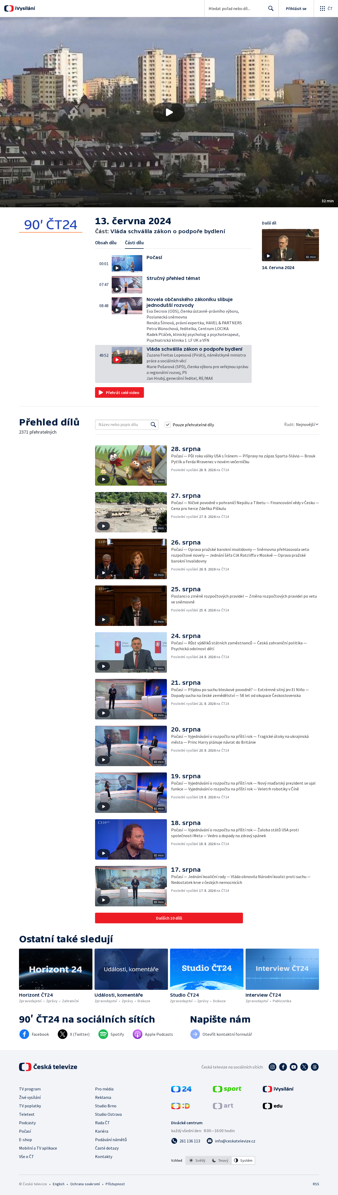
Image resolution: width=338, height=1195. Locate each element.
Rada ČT (102, 1122)
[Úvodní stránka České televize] (48, 1067)
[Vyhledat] (153, 425)
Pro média (104, 1088)
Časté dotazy (107, 1148)
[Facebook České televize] (283, 1067)
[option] (197, 1160)
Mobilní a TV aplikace (38, 1148)
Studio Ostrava (108, 1114)
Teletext (27, 1114)
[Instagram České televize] (272, 1067)
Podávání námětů (111, 1139)
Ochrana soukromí (85, 1184)
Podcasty (27, 1122)
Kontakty (103, 1156)
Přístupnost (115, 1184)
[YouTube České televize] (293, 1067)
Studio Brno (105, 1105)
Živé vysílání (30, 1097)
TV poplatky (30, 1105)
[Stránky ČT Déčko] (180, 1107)
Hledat (271, 8)
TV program (30, 1088)
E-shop (25, 1139)
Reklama (103, 1097)
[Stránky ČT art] (223, 1107)
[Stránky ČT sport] (227, 1090)
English (58, 1184)
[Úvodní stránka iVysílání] (24, 8)
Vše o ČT (26, 1156)
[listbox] (220, 1160)
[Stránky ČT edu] (272, 1107)
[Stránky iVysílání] (278, 1090)
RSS (316, 1184)
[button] (169, 112)
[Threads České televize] (315, 1067)
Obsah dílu (105, 243)
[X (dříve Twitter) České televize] (304, 1067)
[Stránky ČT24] (181, 1090)
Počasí (25, 1131)
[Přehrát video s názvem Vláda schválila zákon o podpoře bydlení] (169, 112)
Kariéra (101, 1131)
